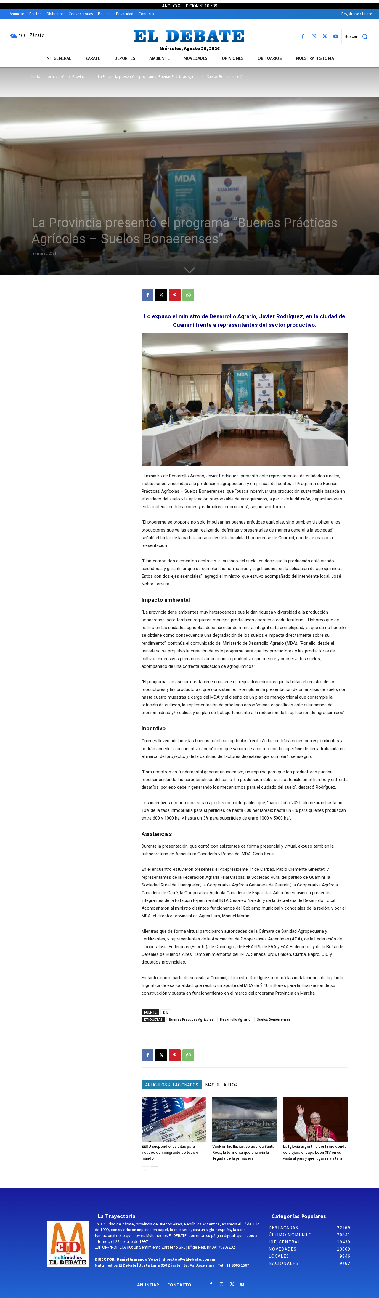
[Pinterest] (175, 295)
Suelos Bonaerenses (273, 1019)
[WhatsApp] (188, 295)
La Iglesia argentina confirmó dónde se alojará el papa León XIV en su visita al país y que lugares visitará (315, 1152)
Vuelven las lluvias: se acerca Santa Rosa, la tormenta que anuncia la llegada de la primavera (243, 1152)
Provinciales (82, 76)
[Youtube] (336, 37)
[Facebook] (303, 37)
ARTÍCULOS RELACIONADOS (171, 1085)
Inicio (35, 76)
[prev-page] (145, 1170)
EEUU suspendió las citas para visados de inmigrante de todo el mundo (170, 1152)
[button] (358, 36)
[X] (325, 37)
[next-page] (154, 1170)
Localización (56, 76)
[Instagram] (314, 37)
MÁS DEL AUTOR (221, 1085)
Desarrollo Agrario (235, 1019)
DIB (165, 1012)
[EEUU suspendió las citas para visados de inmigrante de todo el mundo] (174, 1119)
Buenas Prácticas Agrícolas (191, 1019)
